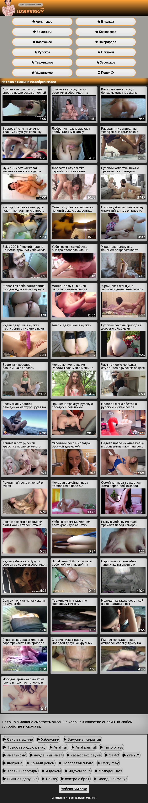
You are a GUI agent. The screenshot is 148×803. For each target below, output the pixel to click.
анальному (16, 755)
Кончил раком (42, 763)
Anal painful (85, 747)
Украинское (44, 72)
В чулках (107, 21)
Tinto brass (113, 747)
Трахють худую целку (25, 747)
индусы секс (79, 771)
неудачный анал (48, 755)
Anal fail (60, 747)
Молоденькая (110, 771)
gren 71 (133, 755)
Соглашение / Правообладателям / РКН (74, 797)
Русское (43, 52)
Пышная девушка (22, 779)
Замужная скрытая (83, 739)
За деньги (44, 32)
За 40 (113, 755)
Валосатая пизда (77, 763)
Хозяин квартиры (22, 771)
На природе (107, 42)
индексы (53, 771)
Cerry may (109, 763)
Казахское (43, 42)
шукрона (14, 763)
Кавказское (107, 32)
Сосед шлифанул (112, 779)
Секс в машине (19, 739)
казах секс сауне (85, 755)
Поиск (105, 72)
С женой (107, 52)
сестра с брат (77, 779)
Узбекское (107, 62)
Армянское (43, 21)
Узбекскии (49, 739)
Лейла (51, 779)
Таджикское (43, 62)
